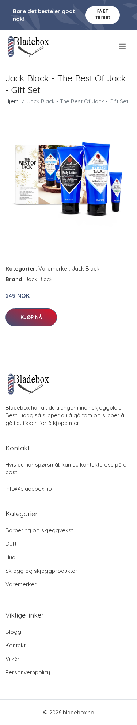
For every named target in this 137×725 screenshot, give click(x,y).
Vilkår (12, 658)
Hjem (12, 101)
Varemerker (53, 268)
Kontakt (15, 645)
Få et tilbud (102, 14)
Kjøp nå (31, 317)
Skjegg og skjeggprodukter (41, 570)
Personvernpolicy (27, 672)
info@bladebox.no (28, 488)
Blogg (13, 631)
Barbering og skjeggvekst (39, 530)
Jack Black (85, 268)
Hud (10, 557)
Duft (10, 543)
